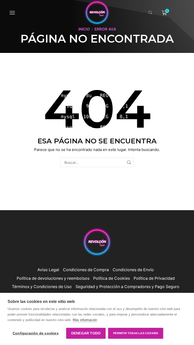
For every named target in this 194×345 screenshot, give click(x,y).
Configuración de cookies (36, 333)
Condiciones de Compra (86, 269)
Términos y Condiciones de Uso (42, 286)
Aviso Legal (48, 269)
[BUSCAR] (129, 162)
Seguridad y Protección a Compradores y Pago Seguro (127, 286)
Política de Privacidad (154, 278)
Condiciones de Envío (133, 269)
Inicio (84, 29)
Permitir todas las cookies (135, 333)
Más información (85, 320)
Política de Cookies (111, 278)
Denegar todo (86, 333)
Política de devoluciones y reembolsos (53, 278)
